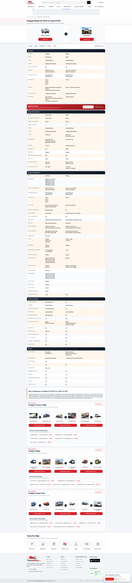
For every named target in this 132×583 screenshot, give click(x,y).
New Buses (63, 559)
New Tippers (49, 563)
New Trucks (48, 559)
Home (28, 16)
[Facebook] (94, 565)
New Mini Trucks (78, 559)
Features (49, 45)
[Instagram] (100, 565)
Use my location (109, 579)
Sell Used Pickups (79, 567)
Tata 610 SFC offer (99, 107)
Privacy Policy (87, 580)
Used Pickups (78, 565)
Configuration (42, 45)
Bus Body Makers (64, 567)
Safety (54, 45)
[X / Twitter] (91, 565)
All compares (99, 404)
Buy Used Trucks (49, 565)
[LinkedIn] (103, 565)
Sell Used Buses (64, 569)
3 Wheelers (77, 563)
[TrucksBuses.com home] (31, 2)
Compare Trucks (32, 16)
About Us (81, 580)
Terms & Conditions (95, 580)
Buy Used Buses (64, 565)
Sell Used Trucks (49, 567)
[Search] (89, 2)
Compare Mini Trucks (79, 561)
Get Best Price (45, 39)
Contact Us (103, 580)
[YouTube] (97, 565)
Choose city (118, 579)
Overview (30, 45)
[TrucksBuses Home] (34, 558)
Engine (36, 45)
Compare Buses (64, 561)
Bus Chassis (63, 563)
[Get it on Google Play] (95, 560)
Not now (124, 579)
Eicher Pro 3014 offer (88, 107)
